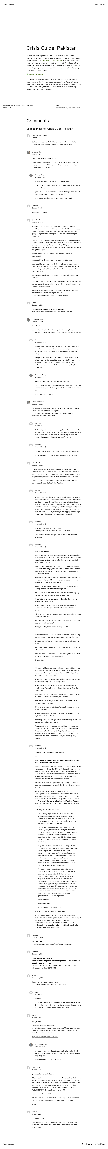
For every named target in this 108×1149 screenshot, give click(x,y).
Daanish (35, 206)
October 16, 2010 (37, 222)
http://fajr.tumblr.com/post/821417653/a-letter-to (52, 531)
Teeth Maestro (8, 5)
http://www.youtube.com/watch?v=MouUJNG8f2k (50, 295)
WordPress (101, 1144)
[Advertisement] (54, 27)
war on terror (75, 108)
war (69, 108)
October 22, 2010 (37, 305)
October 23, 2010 (40, 342)
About (96, 5)
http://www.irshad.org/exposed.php (45, 413)
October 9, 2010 (37, 137)
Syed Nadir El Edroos (39, 135)
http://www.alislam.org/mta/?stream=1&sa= (62, 455)
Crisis (22, 105)
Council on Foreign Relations (52, 60)
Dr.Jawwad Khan (38, 319)
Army (57, 108)
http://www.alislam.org (71, 451)
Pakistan (27, 105)
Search (102, 5)
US (66, 108)
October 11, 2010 (37, 208)
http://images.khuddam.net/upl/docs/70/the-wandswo (51, 944)
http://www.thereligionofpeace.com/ (45, 1037)
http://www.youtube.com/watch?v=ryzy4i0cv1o (49, 984)
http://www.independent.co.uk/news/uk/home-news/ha (52, 312)
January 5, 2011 (37, 1017)
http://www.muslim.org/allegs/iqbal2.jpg (54, 911)
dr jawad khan (37, 152)
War (32, 105)
